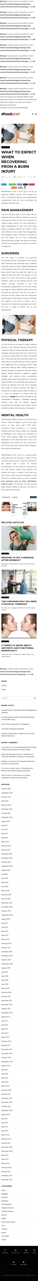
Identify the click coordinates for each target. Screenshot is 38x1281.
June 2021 (4, 829)
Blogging (4, 1194)
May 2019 (4, 931)
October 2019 (6, 911)
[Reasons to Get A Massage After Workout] (19, 538)
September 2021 (7, 817)
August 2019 (5, 919)
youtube (14, 1264)
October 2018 (6, 960)
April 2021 (4, 838)
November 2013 (6, 1180)
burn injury (6, 497)
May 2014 (4, 1155)
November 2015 (6, 1102)
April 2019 (4, 935)
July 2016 (4, 1070)
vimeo (34, 1252)
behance (26, 1252)
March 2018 (5, 988)
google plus (16, 1252)
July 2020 (4, 874)
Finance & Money (7, 1211)
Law (2, 1225)
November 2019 (6, 907)
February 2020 (6, 895)
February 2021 (6, 846)
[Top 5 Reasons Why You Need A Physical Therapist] (19, 582)
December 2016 (6, 1049)
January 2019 (5, 948)
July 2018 (4, 972)
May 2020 (4, 882)
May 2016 (4, 1078)
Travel (3, 1239)
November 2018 (6, 956)
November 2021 (6, 809)
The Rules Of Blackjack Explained (12, 729)
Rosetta (4, 761)
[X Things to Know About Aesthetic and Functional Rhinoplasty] (19, 626)
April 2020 (4, 886)
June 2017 (4, 1025)
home (13, 396)
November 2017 (6, 1004)
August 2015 (5, 1114)
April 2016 (4, 1082)
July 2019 (4, 923)
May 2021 (4, 833)
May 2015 (4, 1127)
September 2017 (7, 1013)
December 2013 (6, 1176)
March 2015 (5, 1135)
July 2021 (4, 825)
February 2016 (6, 1090)
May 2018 (4, 980)
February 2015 (6, 1139)
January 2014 (5, 1171)
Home (3, 689)
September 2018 (7, 964)
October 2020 (6, 862)
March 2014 (5, 1163)
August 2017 (5, 1017)
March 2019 (5, 939)
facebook (5, 1252)
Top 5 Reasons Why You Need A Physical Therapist (19, 602)
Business (4, 1197)
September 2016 (7, 1062)
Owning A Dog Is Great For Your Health (24, 510)
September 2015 (7, 1110)
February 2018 (6, 992)
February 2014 (6, 1167)
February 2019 (6, 943)
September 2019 (7, 915)
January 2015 (5, 1143)
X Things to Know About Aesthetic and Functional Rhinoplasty (17, 648)
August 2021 (5, 821)
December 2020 (6, 854)
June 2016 (4, 1074)
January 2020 (5, 899)
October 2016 (6, 1057)
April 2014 (4, 1159)
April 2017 (4, 1033)
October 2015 (6, 1106)
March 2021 (5, 842)
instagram (23, 1264)
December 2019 (6, 903)
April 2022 (4, 801)
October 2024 (6, 789)
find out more (6, 775)
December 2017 (6, 1000)
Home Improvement (8, 1222)
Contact (4, 685)
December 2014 (6, 1147)
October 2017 (6, 1009)
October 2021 (6, 813)
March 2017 (5, 1037)
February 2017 (6, 1041)
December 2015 (6, 1098)
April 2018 (4, 984)
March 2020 (5, 890)
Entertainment (6, 1204)
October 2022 (6, 797)
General (4, 1215)
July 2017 (4, 1021)
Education (4, 1201)
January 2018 (5, 996)
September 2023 (7, 793)
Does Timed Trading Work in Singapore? (15, 724)
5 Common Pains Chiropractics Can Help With (13, 509)
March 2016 (5, 1086)
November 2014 (6, 1151)
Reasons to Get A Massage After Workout (17, 558)
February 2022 (6, 805)
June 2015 (4, 1123)
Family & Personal (7, 1208)
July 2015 (4, 1119)
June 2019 (4, 927)
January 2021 (5, 850)
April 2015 (4, 1131)
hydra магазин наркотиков (11, 754)
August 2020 (5, 870)
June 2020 (4, 878)
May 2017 (4, 1029)
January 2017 (5, 1045)
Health (5, 147)
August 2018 (5, 968)
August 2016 (5, 1066)
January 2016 (5, 1094)
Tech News (5, 1236)
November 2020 (6, 858)
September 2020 (7, 866)
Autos (3, 1190)
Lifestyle (4, 1229)
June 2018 (4, 976)
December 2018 (6, 952)
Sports (3, 1232)
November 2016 (6, 1053)
